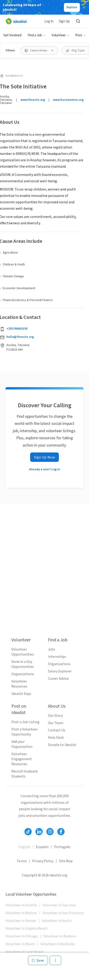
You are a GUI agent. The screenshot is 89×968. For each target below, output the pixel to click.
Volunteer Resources (19, 684)
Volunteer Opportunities (22, 652)
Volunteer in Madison (59, 936)
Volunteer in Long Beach (24, 951)
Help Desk (56, 737)
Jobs (51, 649)
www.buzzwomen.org (68, 99)
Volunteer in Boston (21, 912)
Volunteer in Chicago (21, 936)
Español (42, 846)
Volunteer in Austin (57, 920)
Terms (22, 861)
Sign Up (64, 21)
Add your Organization (21, 744)
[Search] (78, 21)
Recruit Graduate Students (24, 774)
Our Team (55, 722)
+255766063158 (16, 328)
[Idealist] (16, 21)
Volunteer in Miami (20, 944)
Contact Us (56, 730)
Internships (57, 656)
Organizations (22, 674)
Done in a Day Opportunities (22, 664)
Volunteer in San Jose (59, 905)
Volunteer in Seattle (21, 905)
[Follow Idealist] (28, 831)
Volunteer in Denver (20, 920)
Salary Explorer (60, 671)
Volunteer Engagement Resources (21, 759)
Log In (48, 21)
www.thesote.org (33, 99)
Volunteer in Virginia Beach (26, 928)
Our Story (55, 715)
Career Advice (58, 678)
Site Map (66, 861)
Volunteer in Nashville (57, 944)
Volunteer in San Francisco (63, 912)
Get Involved (12, 35)
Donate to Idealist (62, 744)
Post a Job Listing (25, 722)
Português (62, 846)
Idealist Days (21, 693)
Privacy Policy (43, 861)
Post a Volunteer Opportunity (24, 732)
